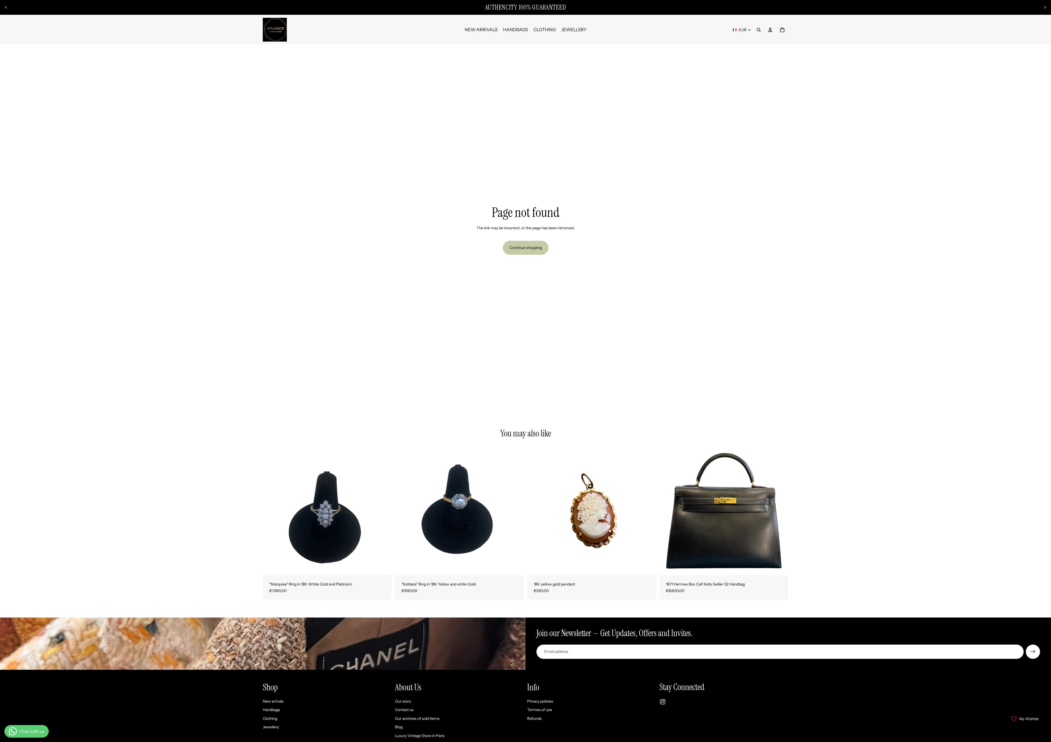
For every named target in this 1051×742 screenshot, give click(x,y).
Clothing (270, 718)
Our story (403, 700)
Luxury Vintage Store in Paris (419, 735)
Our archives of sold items (417, 718)
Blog (399, 726)
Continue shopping (525, 247)
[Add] (383, 567)
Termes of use (539, 709)
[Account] (770, 30)
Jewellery (271, 726)
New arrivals (273, 700)
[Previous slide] (6, 7)
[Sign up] (1033, 652)
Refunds (534, 718)
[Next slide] (1045, 7)
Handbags (271, 709)
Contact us (404, 709)
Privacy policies (540, 700)
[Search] (759, 30)
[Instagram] (662, 701)
